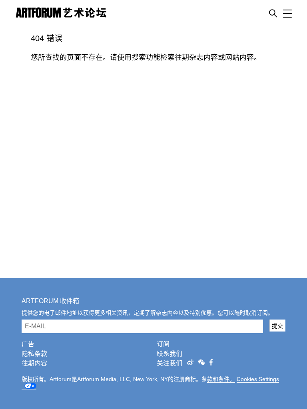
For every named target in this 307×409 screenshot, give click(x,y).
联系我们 (169, 353)
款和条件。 (221, 379)
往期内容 (34, 363)
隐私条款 (34, 353)
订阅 (163, 344)
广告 (28, 344)
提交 (277, 326)
